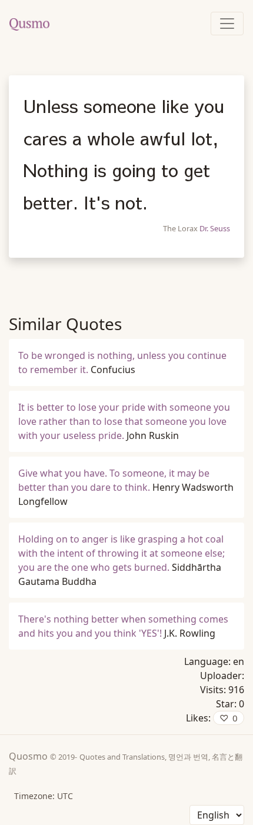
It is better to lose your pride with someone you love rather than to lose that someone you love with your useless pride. (124, 421)
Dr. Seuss (214, 228)
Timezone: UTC (43, 795)
